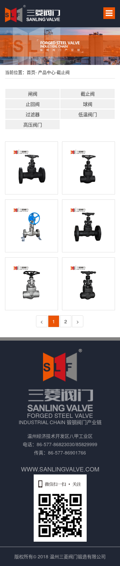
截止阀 (63, 72)
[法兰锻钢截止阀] (88, 225)
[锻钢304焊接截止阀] (31, 283)
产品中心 (46, 72)
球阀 (87, 104)
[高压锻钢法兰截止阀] (31, 225)
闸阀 (32, 93)
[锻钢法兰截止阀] (31, 168)
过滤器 (33, 114)
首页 (31, 72)
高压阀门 (32, 124)
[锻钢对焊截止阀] (88, 283)
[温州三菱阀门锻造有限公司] (32, 13)
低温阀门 (87, 114)
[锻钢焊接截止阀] (88, 168)
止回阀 (33, 104)
